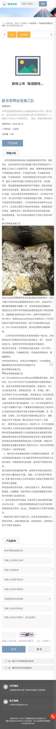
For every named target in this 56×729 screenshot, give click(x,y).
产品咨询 (12, 143)
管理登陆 (46, 721)
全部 (12, 35)
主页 (16, 23)
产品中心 (23, 23)
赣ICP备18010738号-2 (15, 721)
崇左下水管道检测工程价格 (23, 661)
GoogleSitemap (28, 723)
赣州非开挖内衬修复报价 (22, 668)
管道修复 (32, 23)
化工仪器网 (38, 721)
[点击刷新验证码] (26, 634)
